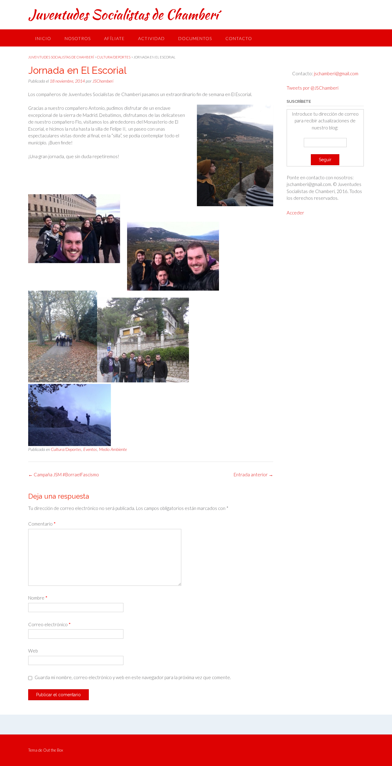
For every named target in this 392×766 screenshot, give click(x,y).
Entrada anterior (253, 474)
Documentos (195, 38)
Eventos (90, 449)
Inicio (43, 38)
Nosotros (78, 38)
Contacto (238, 38)
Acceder (295, 212)
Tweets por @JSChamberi (312, 88)
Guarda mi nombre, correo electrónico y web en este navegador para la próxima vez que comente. (133, 677)
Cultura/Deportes (66, 449)
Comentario (42, 523)
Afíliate (114, 38)
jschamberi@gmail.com (335, 73)
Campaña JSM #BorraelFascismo (63, 474)
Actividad (151, 38)
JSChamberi (102, 81)
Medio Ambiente (113, 449)
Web (33, 650)
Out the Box (53, 750)
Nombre (37, 598)
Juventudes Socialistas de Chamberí (123, 14)
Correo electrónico (49, 624)
